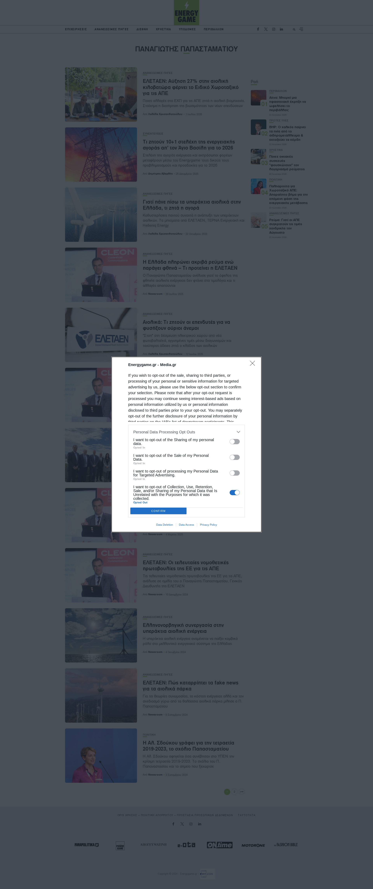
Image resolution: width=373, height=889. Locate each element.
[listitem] (186, 432)
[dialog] (186, 444)
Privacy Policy (208, 524)
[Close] (253, 364)
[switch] (235, 441)
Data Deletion (164, 524)
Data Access (186, 524)
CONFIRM (158, 511)
